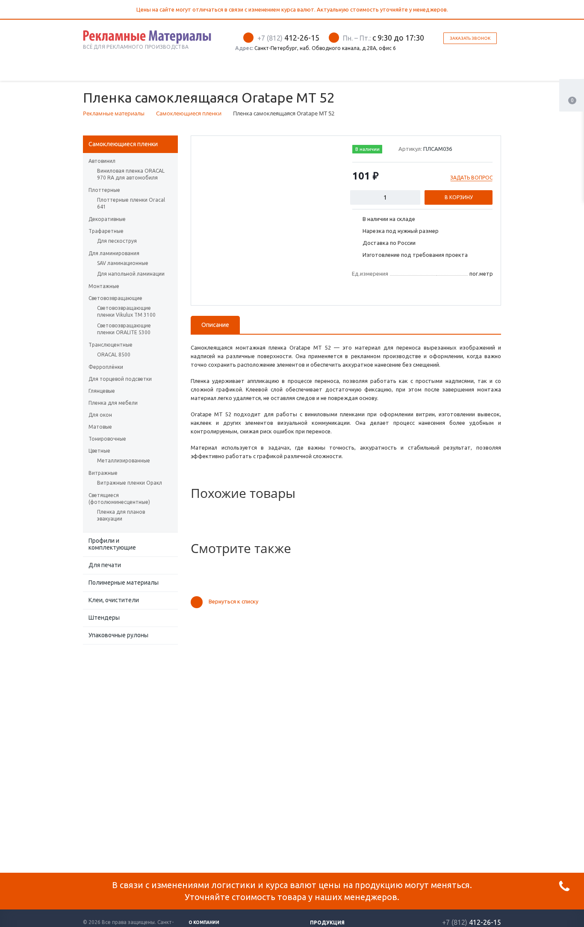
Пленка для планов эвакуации (121, 515)
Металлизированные (123, 460)
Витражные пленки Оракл (129, 483)
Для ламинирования (113, 253)
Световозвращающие (115, 298)
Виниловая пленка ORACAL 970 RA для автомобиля (131, 174)
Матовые (100, 427)
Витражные (103, 473)
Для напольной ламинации (131, 274)
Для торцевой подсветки (120, 379)
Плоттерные (104, 190)
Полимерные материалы (123, 582)
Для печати (104, 565)
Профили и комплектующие (112, 544)
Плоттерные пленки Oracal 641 (131, 203)
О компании (204, 922)
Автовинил (101, 161)
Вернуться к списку (233, 602)
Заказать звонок (470, 38)
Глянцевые (101, 391)
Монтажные (103, 286)
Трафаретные (106, 231)
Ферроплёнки (105, 367)
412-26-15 (288, 37)
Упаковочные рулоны (118, 635)
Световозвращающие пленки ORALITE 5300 (124, 329)
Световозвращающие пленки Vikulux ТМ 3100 (126, 311)
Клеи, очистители (113, 600)
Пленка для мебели (113, 403)
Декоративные (107, 219)
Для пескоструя (117, 241)
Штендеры (104, 617)
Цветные (99, 450)
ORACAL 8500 (113, 354)
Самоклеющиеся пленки (123, 144)
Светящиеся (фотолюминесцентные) (119, 498)
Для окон (100, 415)
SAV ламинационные (122, 263)
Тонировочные (107, 438)
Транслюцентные (110, 344)
